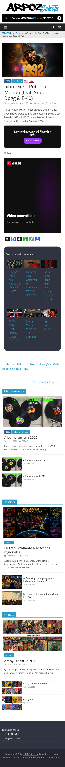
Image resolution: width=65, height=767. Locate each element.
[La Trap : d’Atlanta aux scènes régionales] (32, 508)
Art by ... (9, 655)
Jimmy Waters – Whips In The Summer (31, 328)
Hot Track (18, 81)
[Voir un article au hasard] (59, 27)
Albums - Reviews (21, 432)
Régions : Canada (14, 738)
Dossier (9, 542)
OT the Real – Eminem (47, 382)
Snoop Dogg (51, 103)
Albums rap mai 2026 (34, 460)
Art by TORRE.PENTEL (20, 661)
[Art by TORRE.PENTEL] (32, 621)
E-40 (34, 103)
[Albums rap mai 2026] (12, 458)
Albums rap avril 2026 (34, 476)
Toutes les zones (10, 729)
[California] (31, 81)
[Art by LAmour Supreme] (12, 682)
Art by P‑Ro (28, 699)
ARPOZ (25, 103)
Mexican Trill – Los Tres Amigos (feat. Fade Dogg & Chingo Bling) (30, 367)
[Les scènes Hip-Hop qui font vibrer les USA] (12, 592)
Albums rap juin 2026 (21, 437)
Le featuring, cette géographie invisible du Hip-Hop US (38, 580)
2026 (8, 432)
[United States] (26, 81)
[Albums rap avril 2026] (12, 474)
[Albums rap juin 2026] (32, 398)
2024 (8, 81)
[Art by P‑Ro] (12, 698)
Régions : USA (12, 733)
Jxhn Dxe (41, 103)
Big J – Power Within (47, 324)
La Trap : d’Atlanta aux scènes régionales (27, 550)
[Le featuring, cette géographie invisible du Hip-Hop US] (12, 576)
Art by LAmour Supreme (35, 683)
